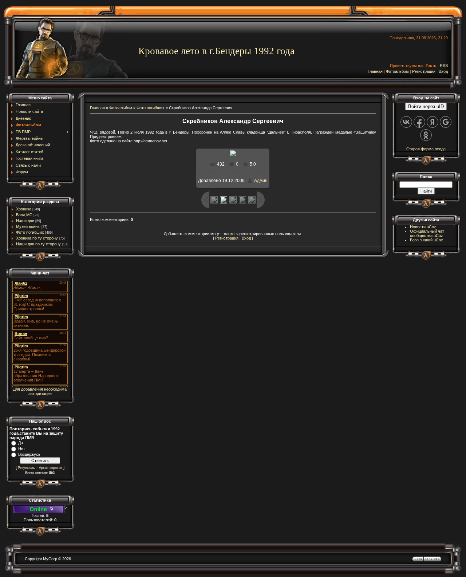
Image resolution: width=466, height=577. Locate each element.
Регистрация (423, 71)
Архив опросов (50, 468)
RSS (444, 65)
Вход (443, 71)
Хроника (23, 209)
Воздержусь (29, 454)
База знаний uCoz (426, 240)
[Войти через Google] (445, 122)
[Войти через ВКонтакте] (406, 122)
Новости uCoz (423, 227)
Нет (21, 448)
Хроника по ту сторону (37, 238)
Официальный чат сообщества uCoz (427, 233)
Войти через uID (426, 106)
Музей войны (28, 226)
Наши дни (25, 220)
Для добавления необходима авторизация (40, 391)
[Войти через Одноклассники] (426, 135)
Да (20, 442)
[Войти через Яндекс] (432, 122)
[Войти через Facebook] (419, 122)
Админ (261, 180)
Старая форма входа (426, 149)
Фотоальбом (397, 71)
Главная (375, 71)
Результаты (26, 468)
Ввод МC (24, 215)
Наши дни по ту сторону (38, 244)
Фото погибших (30, 232)
